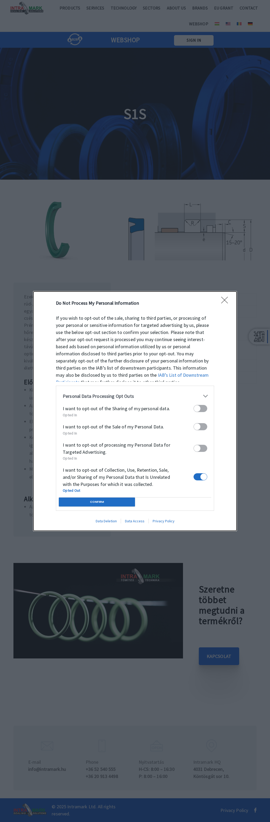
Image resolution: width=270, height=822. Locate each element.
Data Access (134, 521)
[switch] (200, 408)
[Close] (226, 302)
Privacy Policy (164, 521)
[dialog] (135, 411)
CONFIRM (97, 502)
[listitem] (135, 396)
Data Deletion (106, 521)
